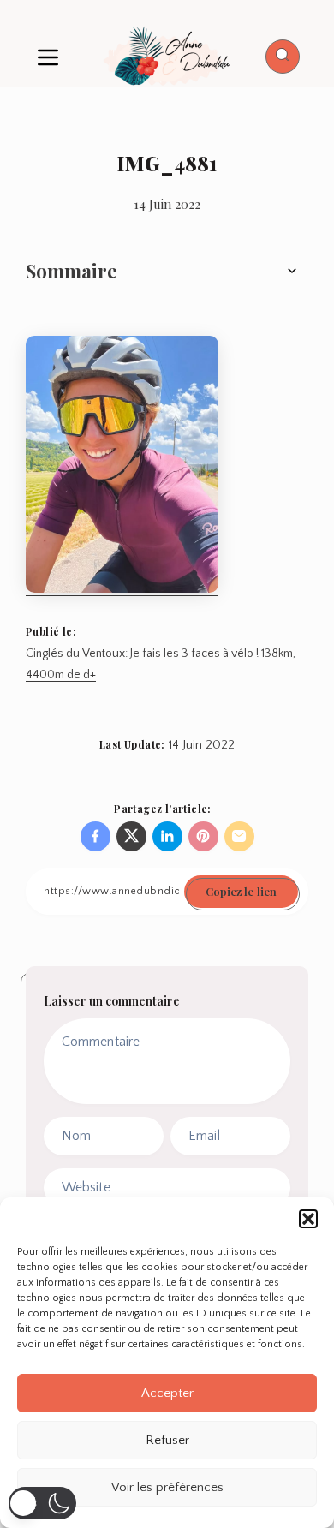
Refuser (167, 1440)
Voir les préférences (167, 1487)
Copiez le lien (241, 891)
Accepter (167, 1393)
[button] (308, 1218)
